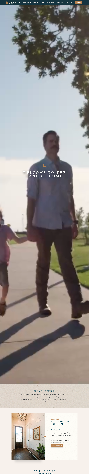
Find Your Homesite (26, 2)
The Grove (35, 2)
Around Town (60, 2)
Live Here (42, 2)
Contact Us (78, 2)
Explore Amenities (51, 2)
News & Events (69, 2)
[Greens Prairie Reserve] (13, 2)
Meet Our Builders (57, 445)
